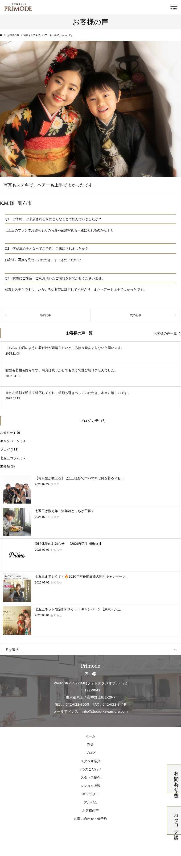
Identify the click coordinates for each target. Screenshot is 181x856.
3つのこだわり (90, 769)
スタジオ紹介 (90, 761)
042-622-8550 (77, 704)
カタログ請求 (176, 820)
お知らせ (6, 432)
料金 (90, 744)
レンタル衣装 (90, 785)
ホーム (90, 736)
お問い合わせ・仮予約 (176, 779)
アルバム (90, 802)
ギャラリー (90, 794)
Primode (90, 666)
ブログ (5, 449)
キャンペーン (10, 441)
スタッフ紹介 (90, 777)
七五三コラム (10, 458)
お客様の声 (90, 810)
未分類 (5, 466)
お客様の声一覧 (165, 333)
